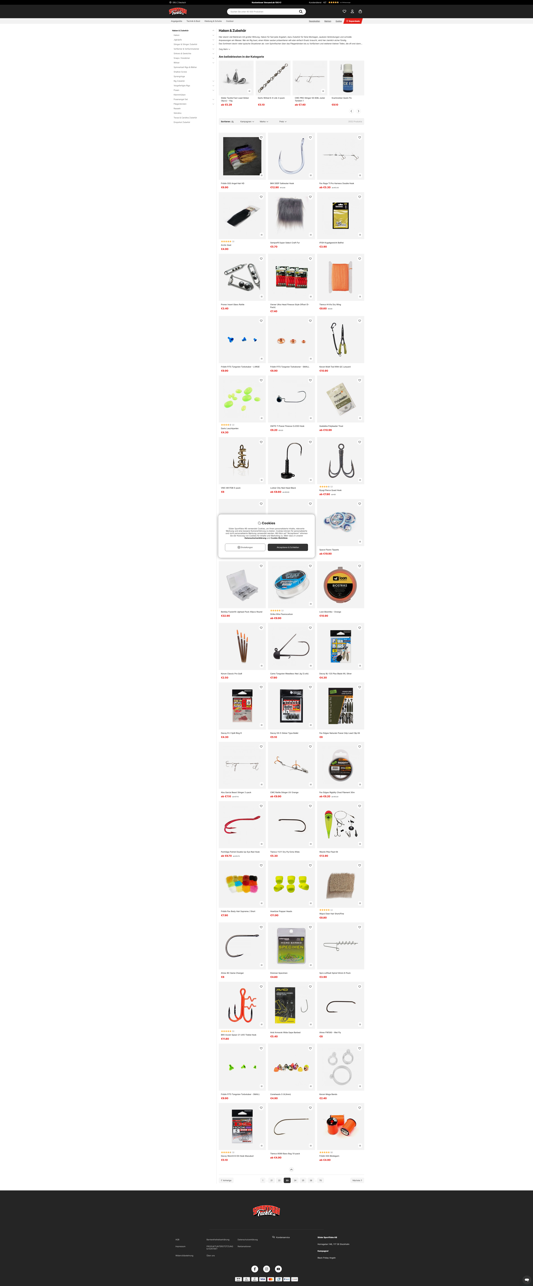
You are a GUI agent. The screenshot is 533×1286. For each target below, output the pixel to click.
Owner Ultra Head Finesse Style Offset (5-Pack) (289, 305)
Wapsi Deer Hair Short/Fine (331, 913)
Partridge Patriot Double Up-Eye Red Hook (240, 852)
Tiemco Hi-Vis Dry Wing (330, 304)
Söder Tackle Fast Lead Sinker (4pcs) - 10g (235, 99)
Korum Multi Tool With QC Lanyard (335, 367)
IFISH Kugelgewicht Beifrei (331, 242)
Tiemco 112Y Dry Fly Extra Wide (285, 852)
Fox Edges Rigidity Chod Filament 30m (337, 792)
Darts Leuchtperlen (229, 428)
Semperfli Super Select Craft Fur (285, 242)
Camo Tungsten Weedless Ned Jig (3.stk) (289, 673)
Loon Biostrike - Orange (330, 612)
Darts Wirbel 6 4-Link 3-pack (271, 98)
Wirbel (176, 62)
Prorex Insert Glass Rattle (232, 304)
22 (279, 1180)
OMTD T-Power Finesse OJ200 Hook (287, 426)
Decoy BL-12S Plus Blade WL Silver (335, 673)
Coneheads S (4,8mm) (280, 1094)
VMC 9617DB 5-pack (231, 488)
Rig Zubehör (179, 81)
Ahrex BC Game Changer (232, 973)
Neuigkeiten (314, 21)
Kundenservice (283, 1237)
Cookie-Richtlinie (279, 538)
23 (287, 1180)
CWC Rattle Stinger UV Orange (284, 792)
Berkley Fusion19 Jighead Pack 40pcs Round (241, 612)
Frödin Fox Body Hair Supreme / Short (238, 911)
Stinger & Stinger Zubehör (185, 44)
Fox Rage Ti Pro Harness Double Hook (336, 183)
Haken (176, 35)
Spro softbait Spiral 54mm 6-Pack (335, 973)
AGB (177, 1239)
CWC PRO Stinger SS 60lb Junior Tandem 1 (310, 99)
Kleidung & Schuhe (213, 21)
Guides (339, 21)
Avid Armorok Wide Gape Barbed (285, 1032)
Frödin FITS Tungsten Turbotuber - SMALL (240, 1094)
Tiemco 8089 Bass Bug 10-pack (285, 1153)
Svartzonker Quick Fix (342, 98)
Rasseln (177, 108)
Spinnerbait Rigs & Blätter (185, 67)
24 (295, 1180)
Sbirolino (177, 113)
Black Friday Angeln (327, 1258)
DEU (179, 2)
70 (320, 1180)
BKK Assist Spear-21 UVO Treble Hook (238, 1035)
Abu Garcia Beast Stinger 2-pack (236, 792)
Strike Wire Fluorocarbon (281, 614)
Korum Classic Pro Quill (231, 673)
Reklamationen (244, 1246)
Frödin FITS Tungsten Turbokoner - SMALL (289, 367)
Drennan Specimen (278, 973)
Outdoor (230, 21)
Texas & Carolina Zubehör (185, 117)
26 (311, 1180)
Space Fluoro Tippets (329, 549)
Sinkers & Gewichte (182, 53)
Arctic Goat (226, 245)
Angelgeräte (176, 21)
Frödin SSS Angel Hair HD (232, 183)
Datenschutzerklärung (248, 1239)
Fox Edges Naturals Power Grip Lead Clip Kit (339, 733)
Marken (327, 21)
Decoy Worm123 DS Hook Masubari (237, 1156)
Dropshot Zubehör (182, 122)
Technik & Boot (193, 21)
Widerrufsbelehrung (184, 1255)
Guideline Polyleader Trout (331, 426)
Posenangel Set (181, 99)
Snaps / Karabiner (182, 58)
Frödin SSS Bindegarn (329, 1156)
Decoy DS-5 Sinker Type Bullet (284, 733)
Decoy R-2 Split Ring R (231, 733)
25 (303, 1180)
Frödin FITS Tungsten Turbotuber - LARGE (240, 367)
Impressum (180, 1246)
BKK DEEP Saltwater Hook (282, 183)
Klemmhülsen (180, 94)
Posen (176, 90)
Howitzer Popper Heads (281, 911)
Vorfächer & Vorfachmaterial (186, 49)
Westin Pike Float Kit (328, 852)
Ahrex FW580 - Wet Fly (330, 1032)
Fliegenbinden (180, 104)
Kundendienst (315, 2)
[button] (343, 2)
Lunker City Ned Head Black (283, 488)
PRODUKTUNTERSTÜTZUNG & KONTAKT (220, 1247)
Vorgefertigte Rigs (182, 85)
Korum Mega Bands (328, 1094)
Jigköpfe (178, 39)
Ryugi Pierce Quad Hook (330, 490)
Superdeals (354, 21)
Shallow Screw (180, 72)
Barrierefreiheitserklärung (218, 1239)
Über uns (211, 1255)
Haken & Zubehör (180, 30)
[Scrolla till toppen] (291, 1169)
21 (272, 1180)
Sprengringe (179, 76)
